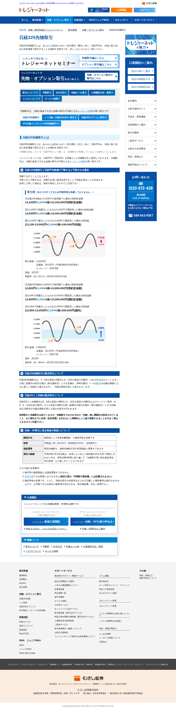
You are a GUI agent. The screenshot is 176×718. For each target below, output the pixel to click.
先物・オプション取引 (58, 20)
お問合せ (103, 642)
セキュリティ (121, 20)
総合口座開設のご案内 (64, 581)
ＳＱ (83, 418)
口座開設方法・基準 (101, 92)
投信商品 (23, 630)
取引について (29, 92)
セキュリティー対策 (107, 606)
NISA (21, 645)
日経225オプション (27, 607)
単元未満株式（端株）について (68, 629)
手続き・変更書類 (136, 117)
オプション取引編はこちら (97, 64)
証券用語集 (59, 589)
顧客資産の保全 (100, 664)
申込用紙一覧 (60, 593)
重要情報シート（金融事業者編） (61, 664)
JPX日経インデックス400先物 (32, 610)
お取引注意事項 (61, 633)
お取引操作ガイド (136, 109)
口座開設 (122, 10)
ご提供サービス (135, 140)
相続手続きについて (138, 164)
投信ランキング (26, 626)
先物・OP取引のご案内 (93, 529)
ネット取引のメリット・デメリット (114, 585)
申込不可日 (24, 634)
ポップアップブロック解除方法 (157, 664)
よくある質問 (105, 634)
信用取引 (23, 579)
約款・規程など (135, 156)
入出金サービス (61, 605)
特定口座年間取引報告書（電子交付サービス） (75, 617)
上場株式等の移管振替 (64, 621)
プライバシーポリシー (28, 664)
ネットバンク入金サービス (66, 609)
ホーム (24, 20)
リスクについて (30, 99)
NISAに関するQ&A (27, 653)
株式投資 (36, 20)
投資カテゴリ (25, 622)
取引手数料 (133, 132)
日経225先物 (24, 599)
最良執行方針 (79, 664)
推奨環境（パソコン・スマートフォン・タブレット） (126, 664)
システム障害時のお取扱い (110, 621)
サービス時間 (51, 99)
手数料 (45, 92)
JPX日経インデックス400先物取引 (40, 123)
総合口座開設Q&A (141, 86)
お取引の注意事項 (136, 148)
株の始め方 (104, 581)
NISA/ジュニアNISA (99, 20)
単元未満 (23, 587)
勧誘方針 (90, 664)
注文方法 (60, 92)
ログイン (145, 10)
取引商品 (72, 30)
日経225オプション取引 (93, 117)
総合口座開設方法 (141, 79)
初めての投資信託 (107, 589)
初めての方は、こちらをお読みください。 (47, 529)
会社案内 (132, 101)
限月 (80, 144)
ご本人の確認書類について (66, 585)
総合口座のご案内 (141, 71)
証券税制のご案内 (136, 124)
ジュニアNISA (25, 649)
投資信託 (78, 20)
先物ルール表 (77, 92)
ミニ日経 (23, 603)
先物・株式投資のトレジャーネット (45, 30)
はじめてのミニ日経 (107, 593)
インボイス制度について (109, 638)
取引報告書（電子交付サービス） (69, 613)
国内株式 (23, 575)
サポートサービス (143, 20)
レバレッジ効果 (85, 111)
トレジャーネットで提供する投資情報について (75, 636)
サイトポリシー (13, 664)
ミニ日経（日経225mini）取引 (59, 117)
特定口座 (29, 476)
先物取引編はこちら (93, 58)
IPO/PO (22, 583)
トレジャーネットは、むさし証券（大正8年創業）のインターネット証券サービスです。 (52, 3)
